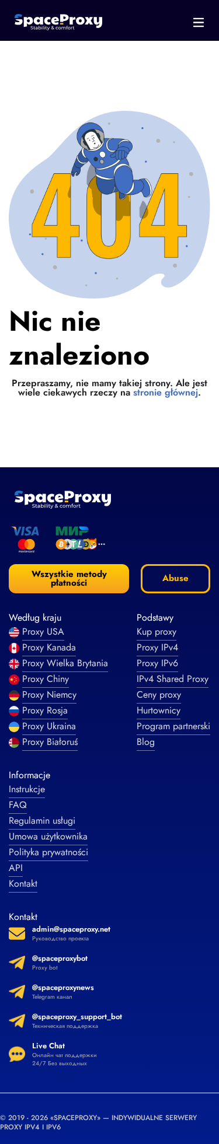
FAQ (18, 804)
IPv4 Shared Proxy (172, 678)
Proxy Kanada (49, 647)
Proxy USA (43, 631)
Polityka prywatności (48, 852)
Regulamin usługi (42, 820)
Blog (146, 741)
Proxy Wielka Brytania (65, 663)
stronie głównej (165, 392)
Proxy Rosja (45, 710)
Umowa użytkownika (48, 836)
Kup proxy (156, 631)
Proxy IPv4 (157, 647)
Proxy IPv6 (157, 663)
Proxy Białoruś (50, 741)
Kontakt (23, 883)
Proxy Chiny (45, 678)
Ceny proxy (159, 694)
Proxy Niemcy (49, 694)
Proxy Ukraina (49, 726)
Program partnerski (173, 726)
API (16, 867)
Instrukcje (27, 789)
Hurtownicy (158, 710)
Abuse (175, 578)
